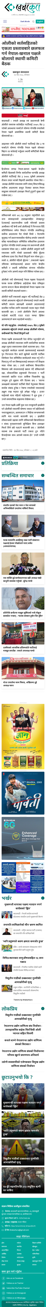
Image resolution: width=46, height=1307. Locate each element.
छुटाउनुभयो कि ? (17, 1077)
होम (3, 1243)
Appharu (32, 1305)
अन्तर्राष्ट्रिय (5, 1250)
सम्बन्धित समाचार (18, 475)
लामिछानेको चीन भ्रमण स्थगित (23, 924)
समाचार (4, 1246)
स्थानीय (19, 1246)
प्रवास (3, 1264)
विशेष (3, 1257)
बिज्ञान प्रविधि (36, 1243)
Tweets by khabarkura (23, 1000)
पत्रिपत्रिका (35, 1254)
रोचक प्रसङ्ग (20, 1261)
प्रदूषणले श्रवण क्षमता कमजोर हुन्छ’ (23, 941)
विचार (19, 1250)
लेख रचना (5, 1261)
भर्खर (7, 898)
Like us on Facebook (15, 1278)
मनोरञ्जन (20, 1257)
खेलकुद (34, 1246)
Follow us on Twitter (15, 1283)
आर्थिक (4, 1254)
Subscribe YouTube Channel (18, 1288)
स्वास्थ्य (19, 1254)
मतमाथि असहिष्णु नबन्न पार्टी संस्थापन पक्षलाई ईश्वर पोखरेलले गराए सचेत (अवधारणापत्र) (21, 543)
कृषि (33, 1257)
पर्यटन (19, 1243)
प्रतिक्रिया (10, 463)
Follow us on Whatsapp (16, 1298)
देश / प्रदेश (35, 1250)
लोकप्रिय (9, 1008)
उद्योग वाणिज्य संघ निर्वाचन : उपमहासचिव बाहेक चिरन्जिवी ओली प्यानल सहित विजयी (23, 1029)
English (40, 21)
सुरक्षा (19, 1264)
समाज (34, 1264)
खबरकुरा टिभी (37, 1261)
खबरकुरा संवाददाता (21, 72)
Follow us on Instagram (16, 1293)
